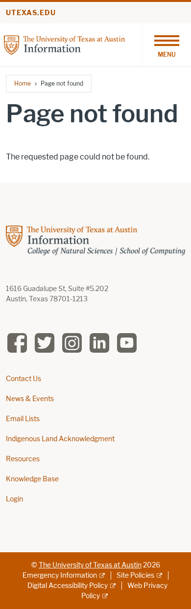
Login (14, 499)
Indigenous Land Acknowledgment (60, 439)
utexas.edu (31, 13)
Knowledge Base (32, 479)
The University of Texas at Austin (90, 565)
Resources (23, 459)
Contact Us (23, 379)
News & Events (30, 399)
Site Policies (135, 575)
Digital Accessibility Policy (67, 586)
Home (22, 83)
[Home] (64, 44)
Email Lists (23, 419)
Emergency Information (60, 575)
